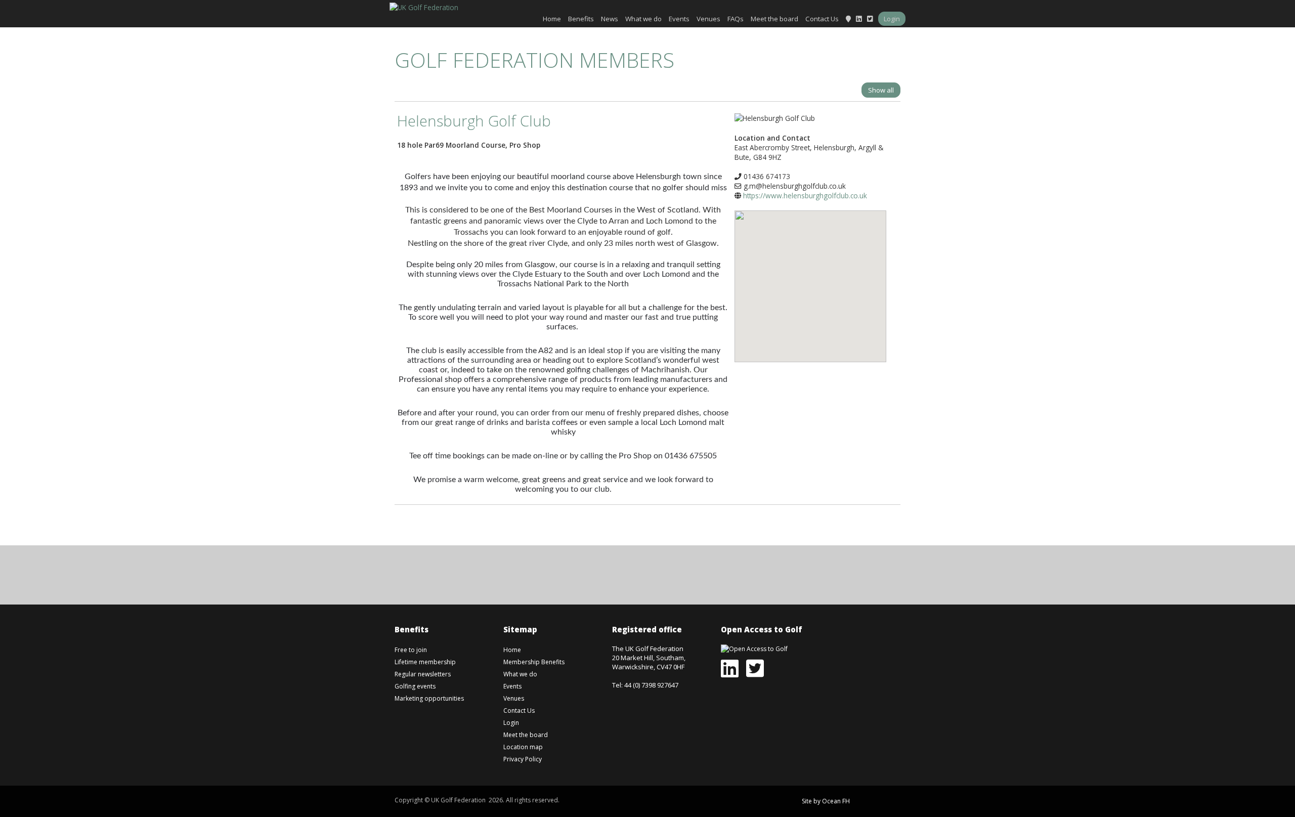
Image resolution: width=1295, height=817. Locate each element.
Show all (881, 90)
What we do (643, 18)
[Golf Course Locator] (848, 18)
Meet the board (774, 18)
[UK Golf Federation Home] (424, 6)
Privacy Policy (522, 759)
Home (552, 18)
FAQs (735, 18)
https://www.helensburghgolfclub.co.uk (805, 195)
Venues (708, 18)
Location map (523, 747)
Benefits (581, 18)
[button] (810, 278)
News (609, 18)
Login (892, 18)
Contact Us (822, 18)
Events (679, 18)
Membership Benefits (534, 662)
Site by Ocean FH (826, 801)
